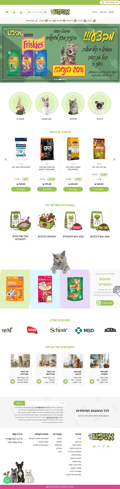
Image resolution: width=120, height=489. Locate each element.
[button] (21, 12)
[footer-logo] (101, 441)
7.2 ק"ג (42, 179)
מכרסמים (46, 119)
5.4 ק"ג (94, 175)
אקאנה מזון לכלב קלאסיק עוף (73, 168)
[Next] (6, 159)
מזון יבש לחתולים (73, 236)
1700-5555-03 (111, 2)
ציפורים (20, 119)
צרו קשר (78, 442)
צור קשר (103, 12)
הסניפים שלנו (76, 455)
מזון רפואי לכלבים (77, 372)
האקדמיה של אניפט (73, 474)
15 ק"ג (17, 179)
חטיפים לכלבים (47, 236)
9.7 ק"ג (78, 179)
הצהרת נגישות (75, 458)
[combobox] (37, 12)
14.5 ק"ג (68, 179)
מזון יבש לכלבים (99, 236)
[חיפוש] (30, 12)
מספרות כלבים (75, 471)
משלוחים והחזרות (74, 451)
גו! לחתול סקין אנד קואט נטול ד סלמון (47, 168)
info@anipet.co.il (42, 408)
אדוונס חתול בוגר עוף (21, 167)
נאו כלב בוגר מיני (99, 167)
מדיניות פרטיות (75, 448)
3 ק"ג (25, 179)
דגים (60, 451)
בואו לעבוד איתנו (75, 465)
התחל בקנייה (107, 303)
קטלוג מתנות (43, 442)
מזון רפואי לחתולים (104, 372)
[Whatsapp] (7, 480)
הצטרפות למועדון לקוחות (38, 438)
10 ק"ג (99, 179)
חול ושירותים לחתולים (20, 238)
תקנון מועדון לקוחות (40, 445)
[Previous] (114, 159)
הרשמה (19, 403)
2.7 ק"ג (103, 175)
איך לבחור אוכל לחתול (50, 372)
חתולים (73, 119)
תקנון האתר (76, 445)
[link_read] (92, 381)
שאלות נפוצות (76, 468)
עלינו (79, 438)
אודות (95, 12)
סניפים (111, 12)
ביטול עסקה (76, 461)
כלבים (100, 119)
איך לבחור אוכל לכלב (24, 372)
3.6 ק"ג (51, 179)
